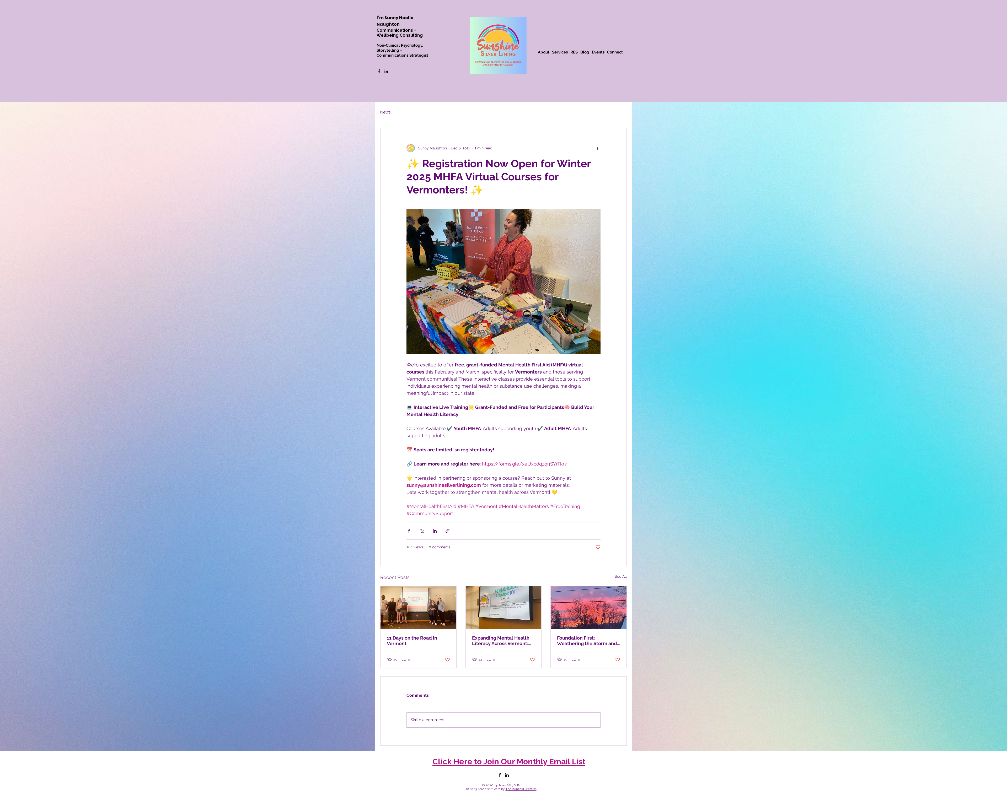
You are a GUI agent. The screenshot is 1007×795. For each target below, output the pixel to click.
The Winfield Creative (521, 789)
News (385, 112)
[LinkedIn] (386, 71)
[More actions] (597, 148)
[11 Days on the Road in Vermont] (418, 607)
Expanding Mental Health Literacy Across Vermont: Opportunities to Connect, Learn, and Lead (501, 640)
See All (621, 576)
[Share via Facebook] (408, 530)
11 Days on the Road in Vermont (412, 640)
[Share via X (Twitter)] (421, 530)
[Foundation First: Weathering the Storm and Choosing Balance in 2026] (588, 607)
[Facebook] (379, 71)
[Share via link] (447, 530)
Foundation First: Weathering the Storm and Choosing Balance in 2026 (587, 640)
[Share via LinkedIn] (434, 530)
